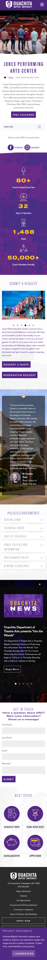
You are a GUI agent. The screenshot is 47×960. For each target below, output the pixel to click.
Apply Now (24, 921)
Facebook (18, 147)
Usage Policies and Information (16, 547)
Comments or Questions (23, 910)
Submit (9, 779)
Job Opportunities (23, 900)
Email (4, 750)
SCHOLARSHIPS (12, 856)
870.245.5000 (23, 887)
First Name (7, 724)
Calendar (23, 896)
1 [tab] (13, 325)
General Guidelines (16, 566)
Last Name (7, 737)
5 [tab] (29, 325)
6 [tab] (33, 325)
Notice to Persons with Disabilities (23, 914)
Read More (12, 669)
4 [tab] (25, 325)
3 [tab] (21, 325)
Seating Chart (12, 520)
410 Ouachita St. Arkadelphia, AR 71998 (23, 883)
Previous (3, 305)
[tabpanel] (23, 633)
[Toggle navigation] (39, 126)
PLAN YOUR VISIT (35, 827)
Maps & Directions (23, 891)
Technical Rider (14, 528)
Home (10, 77)
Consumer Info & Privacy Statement (23, 905)
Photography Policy (16, 558)
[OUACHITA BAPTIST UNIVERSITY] (23, 876)
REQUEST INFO (11, 827)
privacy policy (28, 946)
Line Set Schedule (15, 536)
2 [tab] (17, 325)
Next (39, 305)
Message (6, 763)
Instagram (35, 147)
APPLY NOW (35, 856)
